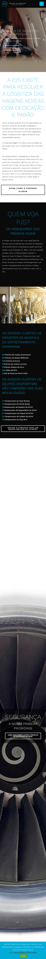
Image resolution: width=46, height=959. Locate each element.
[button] (2, 40)
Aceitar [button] (23, 956)
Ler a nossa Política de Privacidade (23, 952)
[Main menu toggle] (41, 4)
